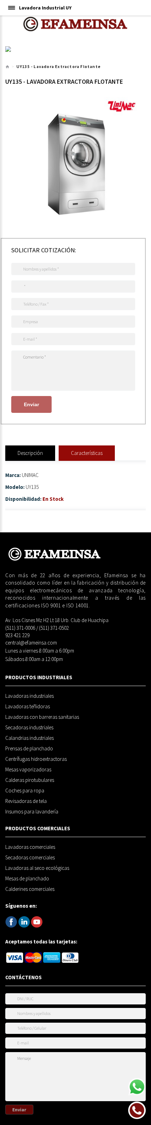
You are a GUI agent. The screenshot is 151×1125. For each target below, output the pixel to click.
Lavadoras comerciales (30, 847)
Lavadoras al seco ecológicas (37, 868)
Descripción (30, 453)
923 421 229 (17, 635)
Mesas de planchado (27, 878)
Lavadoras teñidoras (27, 706)
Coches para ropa (24, 790)
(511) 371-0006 (20, 628)
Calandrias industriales (29, 738)
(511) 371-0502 (54, 628)
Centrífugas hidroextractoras (36, 759)
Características (87, 453)
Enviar (31, 404)
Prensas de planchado (29, 748)
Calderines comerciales (29, 889)
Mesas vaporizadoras (28, 769)
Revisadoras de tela (26, 801)
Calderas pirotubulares (29, 780)
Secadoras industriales (29, 727)
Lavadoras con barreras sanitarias (42, 717)
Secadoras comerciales (30, 857)
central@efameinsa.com (31, 642)
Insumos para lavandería (31, 811)
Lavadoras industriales (29, 696)
